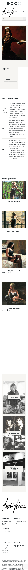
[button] (24, 29)
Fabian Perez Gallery (14, 469)
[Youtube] (15, 3)
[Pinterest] (23, 546)
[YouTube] (20, 546)
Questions (17, 523)
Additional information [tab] (10, 98)
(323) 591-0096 (5, 528)
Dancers (8, 79)
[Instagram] (8, 3)
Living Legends (14, 433)
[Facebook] (12, 3)
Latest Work (14, 397)
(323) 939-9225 (6, 531)
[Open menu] (23, 12)
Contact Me (21, 130)
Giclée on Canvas (13, 80)
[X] (15, 548)
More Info (14, 205)
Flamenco (6, 80)
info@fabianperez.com (20, 521)
